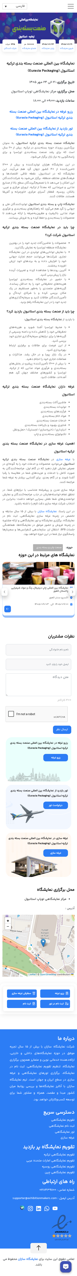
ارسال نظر (62, 729)
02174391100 (47, 1190)
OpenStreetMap (48, 975)
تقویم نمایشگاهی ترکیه (59, 1154)
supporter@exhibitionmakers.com (35, 1198)
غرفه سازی (63, 459)
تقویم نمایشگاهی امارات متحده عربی (50, 1160)
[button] (4, 592)
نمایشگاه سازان (47, 511)
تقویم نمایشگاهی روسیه (58, 1166)
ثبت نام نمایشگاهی (62, 1126)
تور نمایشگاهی (65, 1132)
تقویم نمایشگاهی (63, 1120)
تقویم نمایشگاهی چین (60, 1172)
